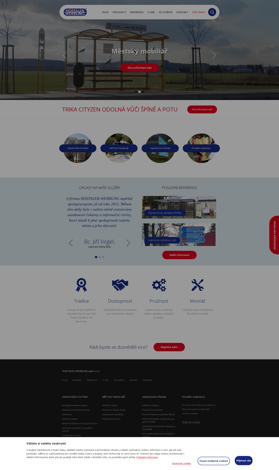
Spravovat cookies (181, 463)
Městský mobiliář (119, 148)
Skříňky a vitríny (110, 405)
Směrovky (67, 414)
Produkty (119, 12)
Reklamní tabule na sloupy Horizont (79, 423)
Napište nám (169, 347)
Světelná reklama (150, 405)
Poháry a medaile (201, 148)
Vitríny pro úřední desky (113, 409)
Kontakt (182, 12)
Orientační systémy (77, 148)
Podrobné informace (147, 457)
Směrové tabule (70, 418)
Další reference (179, 255)
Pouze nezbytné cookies (214, 460)
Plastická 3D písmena (152, 409)
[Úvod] (75, 12)
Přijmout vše (243, 460)
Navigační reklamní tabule (74, 405)
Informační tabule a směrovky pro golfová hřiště (158, 420)
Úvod (105, 12)
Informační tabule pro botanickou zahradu (158, 435)
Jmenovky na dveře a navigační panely (77, 429)
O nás (151, 12)
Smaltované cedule (71, 435)
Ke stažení (165, 12)
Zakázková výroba (160, 148)
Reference (137, 12)
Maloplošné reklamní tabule (75, 409)
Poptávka (198, 12)
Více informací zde (140, 68)
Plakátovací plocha (111, 418)
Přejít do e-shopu (191, 422)
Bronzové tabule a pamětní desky (158, 414)
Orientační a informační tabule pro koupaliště (159, 428)
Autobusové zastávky (112, 414)
